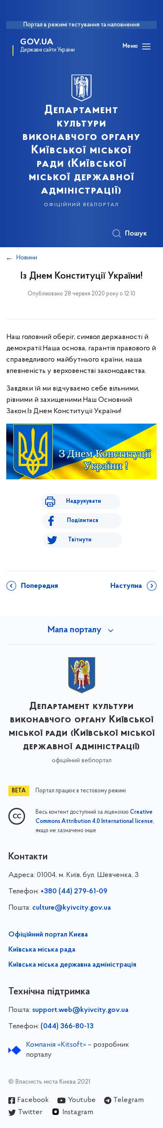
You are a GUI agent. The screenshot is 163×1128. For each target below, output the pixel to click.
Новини (26, 257)
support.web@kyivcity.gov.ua (80, 1010)
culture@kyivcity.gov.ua (71, 908)
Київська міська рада (41, 950)
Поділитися (82, 520)
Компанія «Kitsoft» (56, 1045)
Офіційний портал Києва (48, 935)
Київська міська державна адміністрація (72, 965)
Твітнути (80, 540)
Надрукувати (83, 501)
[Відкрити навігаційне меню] (146, 46)
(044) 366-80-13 (67, 1026)
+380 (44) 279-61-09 (74, 891)
